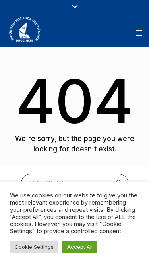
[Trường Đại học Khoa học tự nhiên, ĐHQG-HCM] (25, 29)
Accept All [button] (80, 247)
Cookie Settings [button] (34, 247)
